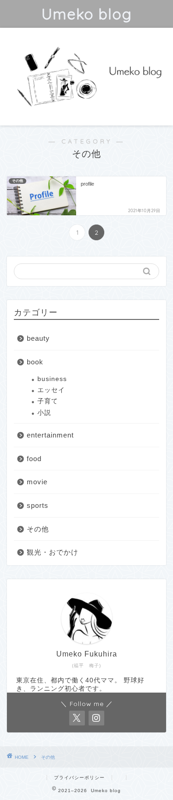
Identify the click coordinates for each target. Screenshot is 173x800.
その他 (38, 529)
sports (37, 505)
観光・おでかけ (52, 552)
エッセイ (51, 390)
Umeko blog (86, 14)
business (52, 378)
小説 (44, 412)
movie (37, 482)
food (34, 458)
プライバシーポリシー (79, 777)
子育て (47, 401)
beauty (38, 338)
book (35, 362)
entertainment (50, 435)
